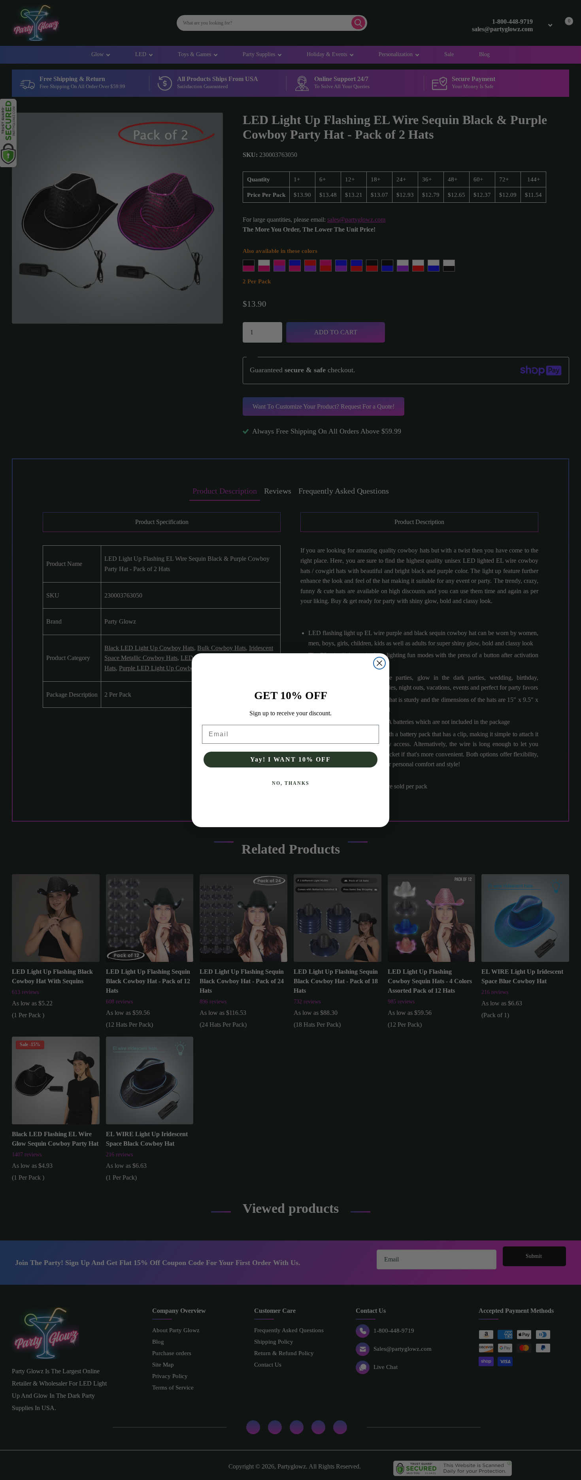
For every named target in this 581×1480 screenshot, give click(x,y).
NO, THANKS (290, 783)
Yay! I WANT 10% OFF (290, 759)
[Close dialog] (379, 663)
